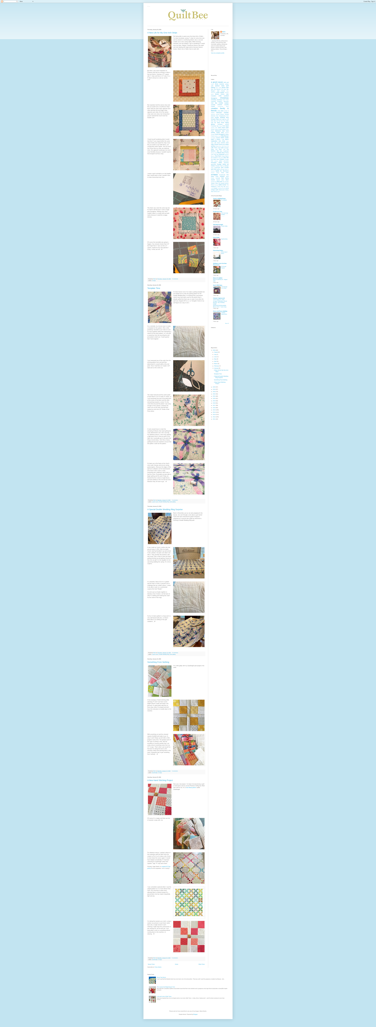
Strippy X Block (214, 183)
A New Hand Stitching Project (160, 780)
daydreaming (224, 239)
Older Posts (201, 964)
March (216, 363)
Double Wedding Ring (164, 501)
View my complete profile (217, 53)
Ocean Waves (225, 156)
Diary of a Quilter (217, 278)
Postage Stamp (221, 164)
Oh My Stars (220, 157)
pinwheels (226, 162)
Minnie (219, 152)
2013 (214, 414)
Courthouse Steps (223, 106)
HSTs (222, 137)
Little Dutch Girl (225, 146)
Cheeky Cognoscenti (219, 298)
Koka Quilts (216, 237)
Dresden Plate (215, 119)
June (215, 356)
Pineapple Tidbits (216, 162)
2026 (214, 350)
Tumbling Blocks (221, 188)
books (218, 92)
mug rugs (216, 154)
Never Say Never (161, 977)
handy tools (220, 132)
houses (218, 137)
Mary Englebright (224, 151)
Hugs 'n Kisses (215, 139)
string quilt (219, 181)
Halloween (218, 131)
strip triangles (226, 181)
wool (215, 191)
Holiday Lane (217, 136)
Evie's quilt (221, 119)
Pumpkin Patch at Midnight (222, 165)
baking (213, 87)
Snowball (218, 178)
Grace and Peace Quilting (220, 311)
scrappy (154, 280)
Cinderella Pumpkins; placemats (220, 101)
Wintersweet (222, 189)
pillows (220, 161)
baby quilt (225, 86)
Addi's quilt (226, 82)
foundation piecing (223, 124)
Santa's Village (215, 172)
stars (227, 180)
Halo (223, 131)
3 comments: (175, 500)
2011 (214, 419)
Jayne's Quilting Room (219, 198)
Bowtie (222, 92)
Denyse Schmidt (224, 114)
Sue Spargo (221, 183)
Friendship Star (215, 126)
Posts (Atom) (158, 967)
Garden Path (214, 127)
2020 (214, 398)
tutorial (227, 188)
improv (227, 139)
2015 (214, 410)
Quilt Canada (225, 167)
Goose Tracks (214, 129)
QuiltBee (148, 6)
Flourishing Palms (218, 250)
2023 (214, 391)
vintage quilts (214, 190)
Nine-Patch (218, 156)
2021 (214, 396)
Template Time (153, 288)
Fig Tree (220, 120)
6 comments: (175, 652)
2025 (214, 387)
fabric (225, 119)
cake (227, 94)
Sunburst (216, 184)
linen (220, 146)
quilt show (213, 169)
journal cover (225, 142)
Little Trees (214, 147)
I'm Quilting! (224, 200)
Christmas (224, 98)
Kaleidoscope (222, 144)
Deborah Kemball (215, 114)
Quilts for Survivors (222, 171)
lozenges (226, 147)
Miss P (224, 152)
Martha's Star (215, 151)
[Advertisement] (220, 64)
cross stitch (220, 111)
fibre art (216, 120)
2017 (214, 405)
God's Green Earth (223, 127)
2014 (214, 412)
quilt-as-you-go (220, 169)
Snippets (222, 176)
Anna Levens (219, 84)
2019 (214, 401)
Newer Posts (151, 964)
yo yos (218, 191)
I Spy (222, 139)
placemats (213, 164)
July (215, 354)
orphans (216, 161)
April (215, 361)
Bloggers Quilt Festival (218, 90)
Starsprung (213, 181)
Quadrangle (154, 772)
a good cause (155, 501)
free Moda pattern (191, 787)
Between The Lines (221, 89)
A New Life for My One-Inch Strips (162, 33)
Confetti (221, 103)
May (215, 359)
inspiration (214, 141)
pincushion (226, 161)
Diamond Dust (214, 115)
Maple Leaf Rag (224, 149)
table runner (222, 185)
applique (217, 86)
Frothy (220, 126)
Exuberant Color (217, 211)
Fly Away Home (219, 122)
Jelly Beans (217, 142)
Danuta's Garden (222, 112)
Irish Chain (222, 141)
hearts (216, 134)
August (216, 352)
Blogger (195, 1014)
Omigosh (222, 159)
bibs (228, 89)
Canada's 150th (216, 96)
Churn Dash (226, 99)
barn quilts (218, 87)
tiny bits (223, 186)
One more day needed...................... (224, 214)
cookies (227, 103)
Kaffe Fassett (214, 144)
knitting (217, 146)
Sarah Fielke (225, 172)
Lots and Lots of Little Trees (164, 996)
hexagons (222, 134)
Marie (223, 31)
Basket (223, 87)
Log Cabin (221, 147)
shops (217, 176)
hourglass (213, 137)
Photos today (224, 226)
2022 (214, 394)
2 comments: (175, 278)
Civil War (214, 103)
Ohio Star (226, 157)
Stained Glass (220, 179)
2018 (214, 403)
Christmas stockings (216, 99)
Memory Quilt (214, 152)
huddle (227, 137)
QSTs (212, 167)
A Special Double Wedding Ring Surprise (165, 509)
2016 (214, 407)
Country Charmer (216, 104)
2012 (214, 417)
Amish (212, 84)
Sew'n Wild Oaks (217, 285)
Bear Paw (213, 89)
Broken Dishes (219, 94)
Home (176, 964)
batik (227, 87)
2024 (214, 389)
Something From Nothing (158, 662)
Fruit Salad (226, 126)
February (216, 366)
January (216, 368)
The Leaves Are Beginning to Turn (166, 987)
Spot (222, 178)
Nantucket (221, 154)
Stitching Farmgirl (218, 224)
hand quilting (173, 501)
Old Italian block (215, 159)
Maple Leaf (214, 149)
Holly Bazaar (225, 136)
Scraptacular (222, 174)
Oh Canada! (214, 157)
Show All (227, 323)
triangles (215, 188)
